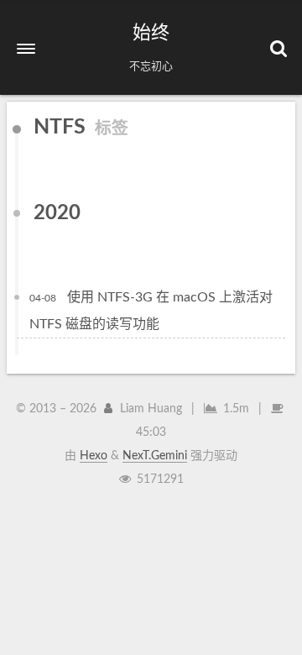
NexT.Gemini (154, 456)
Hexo (93, 456)
